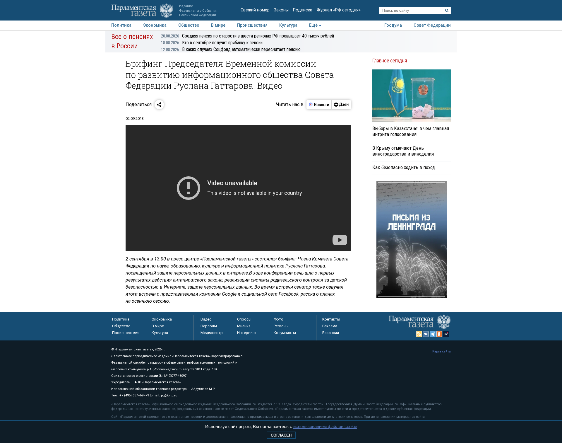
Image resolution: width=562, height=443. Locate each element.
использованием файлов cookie (325, 426)
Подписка (302, 10)
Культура (288, 25)
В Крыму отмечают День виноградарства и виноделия (403, 151)
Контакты (331, 319)
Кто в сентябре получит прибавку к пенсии (212, 42)
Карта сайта (441, 351)
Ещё (313, 25)
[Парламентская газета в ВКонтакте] (426, 334)
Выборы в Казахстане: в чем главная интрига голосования (410, 131)
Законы (281, 10)
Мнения (244, 326)
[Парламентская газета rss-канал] (419, 334)
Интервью (246, 332)
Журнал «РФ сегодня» (339, 10)
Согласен (281, 435)
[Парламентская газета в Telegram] (433, 334)
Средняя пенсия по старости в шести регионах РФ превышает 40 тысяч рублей (247, 36)
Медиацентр (212, 332)
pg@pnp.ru (169, 395)
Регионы (281, 326)
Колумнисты (285, 332)
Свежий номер (255, 10)
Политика (121, 25)
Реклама (329, 326)
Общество (188, 25)
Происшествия (252, 25)
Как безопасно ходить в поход (403, 167)
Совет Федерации (432, 25)
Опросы (244, 319)
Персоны (209, 326)
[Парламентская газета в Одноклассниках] (439, 334)
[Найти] (447, 10)
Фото (278, 319)
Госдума (393, 25)
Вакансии (330, 332)
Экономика (155, 25)
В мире (218, 25)
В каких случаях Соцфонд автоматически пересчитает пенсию (231, 49)
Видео (206, 319)
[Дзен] (341, 104)
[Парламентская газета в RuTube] (446, 334)
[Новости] (319, 104)
